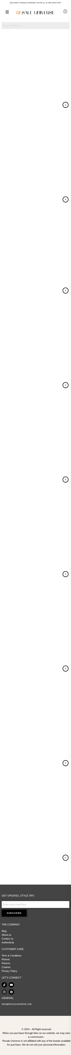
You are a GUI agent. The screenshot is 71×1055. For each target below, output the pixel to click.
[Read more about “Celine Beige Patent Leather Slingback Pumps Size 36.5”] (66, 199)
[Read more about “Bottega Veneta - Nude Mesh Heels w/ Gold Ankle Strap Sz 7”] (66, 574)
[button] (7, 12)
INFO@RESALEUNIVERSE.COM (17, 1004)
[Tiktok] (4, 984)
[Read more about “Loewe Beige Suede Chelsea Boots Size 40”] (66, 291)
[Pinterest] (11, 992)
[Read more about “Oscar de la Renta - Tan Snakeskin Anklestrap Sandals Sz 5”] (66, 480)
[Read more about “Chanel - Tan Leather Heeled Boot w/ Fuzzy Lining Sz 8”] (66, 858)
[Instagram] (4, 992)
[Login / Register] (65, 11)
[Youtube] (11, 984)
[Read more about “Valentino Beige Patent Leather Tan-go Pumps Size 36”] (66, 105)
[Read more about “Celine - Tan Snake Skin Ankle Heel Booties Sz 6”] (66, 669)
